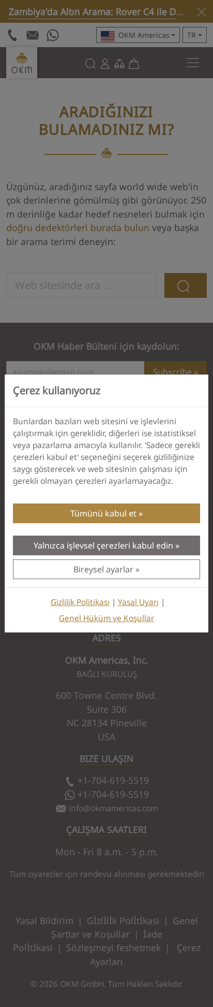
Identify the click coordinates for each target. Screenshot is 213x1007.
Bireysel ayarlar (103, 569)
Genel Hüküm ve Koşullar (106, 618)
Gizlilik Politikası (80, 602)
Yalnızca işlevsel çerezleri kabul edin (103, 545)
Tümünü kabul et (103, 513)
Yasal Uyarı (138, 602)
